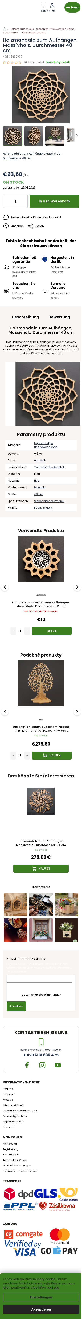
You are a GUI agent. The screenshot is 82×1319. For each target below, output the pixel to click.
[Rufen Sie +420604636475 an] (44, 7)
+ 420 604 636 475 (41, 1055)
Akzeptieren (41, 1309)
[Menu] (72, 7)
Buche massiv (43, 508)
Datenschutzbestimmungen (41, 994)
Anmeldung (10, 1143)
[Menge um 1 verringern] (9, 202)
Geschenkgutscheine (15, 1116)
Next (77, 587)
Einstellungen (41, 1297)
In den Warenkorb (54, 201)
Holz (36, 480)
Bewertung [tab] (59, 317)
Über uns (8, 1088)
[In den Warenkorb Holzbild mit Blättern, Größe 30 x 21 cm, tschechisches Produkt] (52, 631)
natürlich (40, 460)
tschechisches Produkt (49, 501)
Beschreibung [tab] (25, 317)
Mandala (40, 487)
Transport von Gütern (15, 1160)
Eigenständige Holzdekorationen (45, 445)
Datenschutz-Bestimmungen (20, 1171)
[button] (41, 862)
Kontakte (8, 1099)
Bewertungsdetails (58, 62)
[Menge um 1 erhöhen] (21, 202)
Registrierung (10, 1149)
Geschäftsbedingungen (17, 1165)
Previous (5, 587)
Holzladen (8, 1094)
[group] (41, 830)
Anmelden (16, 1006)
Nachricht (8, 1127)
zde (56, 1287)
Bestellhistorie (10, 1154)
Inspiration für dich (14, 1121)
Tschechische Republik (49, 467)
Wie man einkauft (13, 1105)
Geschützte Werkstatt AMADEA (20, 1110)
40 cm (38, 494)
